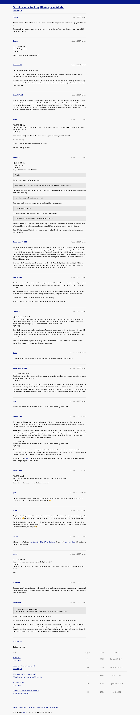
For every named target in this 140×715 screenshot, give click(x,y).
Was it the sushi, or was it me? (24, 674)
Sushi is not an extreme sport (24, 666)
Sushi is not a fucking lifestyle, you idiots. (38, 7)
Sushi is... (16, 658)
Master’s (27, 458)
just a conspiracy (70, 542)
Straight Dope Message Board (10, 2)
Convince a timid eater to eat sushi (26, 691)
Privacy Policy (55, 707)
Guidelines (31, 707)
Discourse (24, 712)
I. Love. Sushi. (18, 682)
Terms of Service (42, 707)
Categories (22, 707)
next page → (17, 641)
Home (15, 707)
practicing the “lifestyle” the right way (42, 542)
